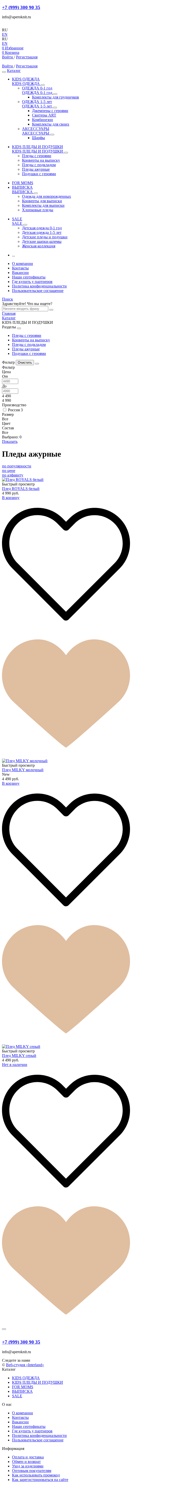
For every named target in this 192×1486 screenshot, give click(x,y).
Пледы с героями (26, 335)
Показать (10, 441)
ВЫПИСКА (22, 1391)
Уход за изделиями (28, 1466)
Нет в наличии (14, 1064)
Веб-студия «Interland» (25, 1365)
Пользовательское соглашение (38, 290)
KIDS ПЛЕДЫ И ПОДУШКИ (37, 1382)
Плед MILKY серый (19, 1055)
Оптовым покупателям (31, 1470)
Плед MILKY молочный (23, 770)
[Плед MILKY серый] (96, 1046)
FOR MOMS (22, 1387)
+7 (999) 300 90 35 (21, 7)
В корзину (11, 498)
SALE (17, 1396)
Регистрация (27, 57)
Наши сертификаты (29, 277)
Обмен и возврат (26, 1461)
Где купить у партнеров (32, 281)
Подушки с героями (29, 353)
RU (5, 30)
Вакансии (20, 272)
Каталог (14, 70)
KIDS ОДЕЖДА (26, 1378)
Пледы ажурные (26, 349)
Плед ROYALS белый (21, 488)
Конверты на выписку (31, 340)
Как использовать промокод (36, 1475)
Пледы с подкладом (29, 344)
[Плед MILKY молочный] (96, 761)
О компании (22, 263)
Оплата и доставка (28, 1457)
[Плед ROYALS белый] (96, 479)
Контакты (20, 268)
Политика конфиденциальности (39, 286)
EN (5, 34)
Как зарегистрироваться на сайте (40, 1479)
